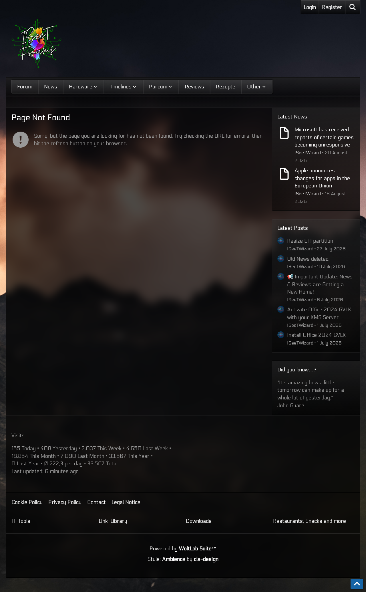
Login (310, 7)
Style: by (183, 559)
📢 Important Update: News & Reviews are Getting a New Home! (320, 284)
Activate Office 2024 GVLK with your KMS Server (319, 313)
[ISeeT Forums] (36, 44)
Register (332, 7)
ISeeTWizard (308, 152)
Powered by (183, 548)
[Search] (352, 7)
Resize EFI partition (310, 241)
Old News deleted (308, 259)
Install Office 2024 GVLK (316, 335)
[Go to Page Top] (357, 584)
